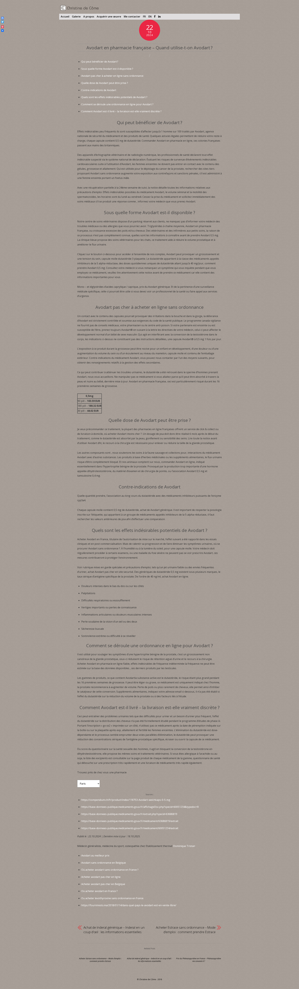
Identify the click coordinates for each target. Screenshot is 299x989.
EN (150, 16)
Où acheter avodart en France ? (99, 891)
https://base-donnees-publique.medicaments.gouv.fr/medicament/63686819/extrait (129, 821)
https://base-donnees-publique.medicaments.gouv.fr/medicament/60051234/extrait (129, 828)
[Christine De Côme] (80, 9)
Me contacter (132, 16)
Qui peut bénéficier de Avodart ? (99, 61)
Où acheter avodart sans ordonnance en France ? (109, 869)
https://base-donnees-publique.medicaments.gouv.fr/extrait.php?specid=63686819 (129, 814)
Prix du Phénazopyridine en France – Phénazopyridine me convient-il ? (198, 959)
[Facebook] (155, 16)
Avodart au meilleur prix (95, 855)
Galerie (76, 16)
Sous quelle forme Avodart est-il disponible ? (107, 68)
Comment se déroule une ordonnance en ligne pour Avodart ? (117, 104)
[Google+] (2, 24)
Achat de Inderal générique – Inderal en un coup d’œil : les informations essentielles (114, 929)
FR (144, 16)
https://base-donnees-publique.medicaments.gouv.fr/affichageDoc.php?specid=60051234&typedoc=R (140, 807)
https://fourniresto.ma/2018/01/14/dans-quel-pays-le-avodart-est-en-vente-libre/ (128, 905)
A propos (88, 16)
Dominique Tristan (184, 846)
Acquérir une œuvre (109, 16)
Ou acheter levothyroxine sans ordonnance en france (112, 898)
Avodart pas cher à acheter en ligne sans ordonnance (112, 76)
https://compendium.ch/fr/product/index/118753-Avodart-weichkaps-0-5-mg (125, 800)
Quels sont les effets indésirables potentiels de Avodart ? (114, 97)
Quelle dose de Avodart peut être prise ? (104, 83)
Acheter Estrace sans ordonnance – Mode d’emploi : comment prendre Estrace (186, 929)
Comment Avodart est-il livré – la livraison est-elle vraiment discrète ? (121, 111)
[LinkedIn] (159, 16)
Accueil (65, 16)
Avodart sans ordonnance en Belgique (103, 862)
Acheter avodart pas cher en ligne (101, 877)
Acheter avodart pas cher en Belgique (103, 884)
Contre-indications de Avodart (98, 90)
